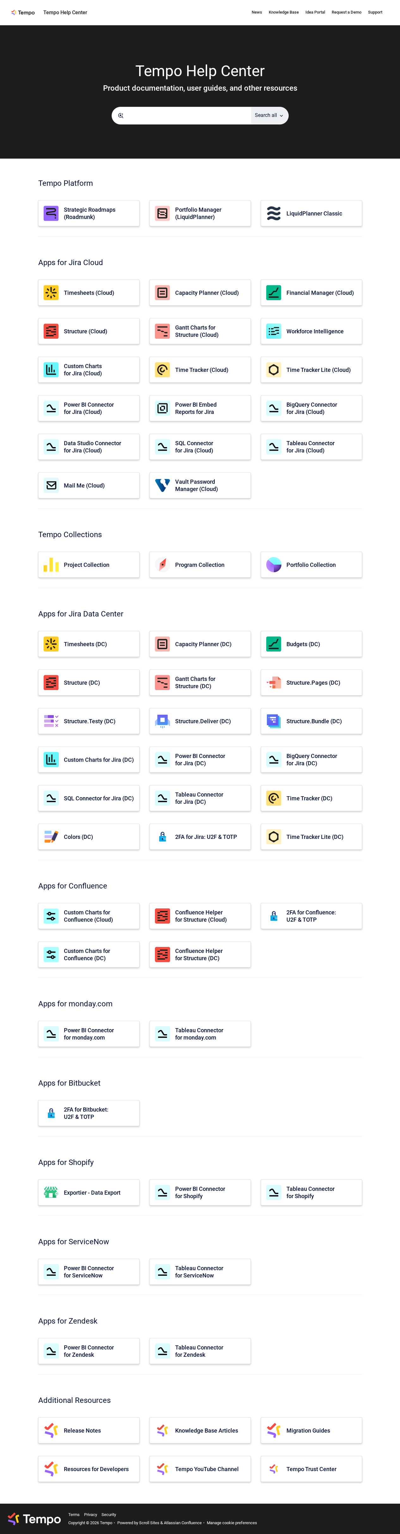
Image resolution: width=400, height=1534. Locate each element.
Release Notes (82, 1430)
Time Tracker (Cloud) (201, 370)
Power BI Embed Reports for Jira (196, 408)
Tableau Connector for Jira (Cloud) (310, 447)
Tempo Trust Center (311, 1469)
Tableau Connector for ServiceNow (199, 1272)
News (257, 12)
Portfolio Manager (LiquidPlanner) (198, 213)
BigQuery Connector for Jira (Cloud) (311, 408)
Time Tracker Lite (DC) (314, 837)
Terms (74, 1514)
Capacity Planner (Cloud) (207, 292)
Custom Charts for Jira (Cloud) (83, 370)
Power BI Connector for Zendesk (89, 1351)
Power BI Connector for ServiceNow (89, 1272)
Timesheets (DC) (85, 644)
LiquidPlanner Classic (314, 213)
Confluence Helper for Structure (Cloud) (201, 916)
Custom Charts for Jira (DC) (99, 759)
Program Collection (200, 564)
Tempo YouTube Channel (207, 1469)
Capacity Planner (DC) (203, 644)
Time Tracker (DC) (309, 798)
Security (109, 1514)
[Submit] (121, 116)
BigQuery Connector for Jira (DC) (311, 760)
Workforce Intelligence (315, 331)
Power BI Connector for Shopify (200, 1192)
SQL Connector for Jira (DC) (99, 798)
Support (375, 12)
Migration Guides (308, 1430)
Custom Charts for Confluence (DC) (87, 954)
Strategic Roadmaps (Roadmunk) (89, 213)
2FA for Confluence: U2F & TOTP (311, 916)
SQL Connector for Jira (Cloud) (194, 447)
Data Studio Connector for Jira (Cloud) (92, 447)
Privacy (90, 1514)
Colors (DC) (78, 837)
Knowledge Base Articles (206, 1430)
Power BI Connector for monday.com (89, 1034)
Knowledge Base (284, 12)
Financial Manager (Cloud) (320, 292)
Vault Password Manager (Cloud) (196, 485)
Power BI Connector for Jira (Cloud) (89, 408)
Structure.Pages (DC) (313, 682)
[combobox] (181, 115)
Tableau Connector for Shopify (310, 1192)
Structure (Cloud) (85, 331)
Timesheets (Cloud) (89, 292)
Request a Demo (346, 12)
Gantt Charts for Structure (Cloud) (196, 331)
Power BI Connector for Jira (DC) (200, 760)
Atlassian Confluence (183, 1522)
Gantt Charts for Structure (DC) (195, 682)
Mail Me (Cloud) (84, 485)
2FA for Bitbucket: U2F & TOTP (86, 1113)
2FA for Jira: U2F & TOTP (206, 837)
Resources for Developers (96, 1469)
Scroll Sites (149, 1522)
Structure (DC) (82, 682)
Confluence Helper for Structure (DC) (199, 954)
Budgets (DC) (303, 644)
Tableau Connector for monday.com (199, 1034)
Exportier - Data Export (92, 1192)
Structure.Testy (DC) (89, 721)
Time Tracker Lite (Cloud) (318, 370)
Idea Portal (315, 12)
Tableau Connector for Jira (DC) (199, 798)
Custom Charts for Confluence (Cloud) (88, 916)
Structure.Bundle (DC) (314, 721)
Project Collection (86, 564)
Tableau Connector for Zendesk (199, 1351)
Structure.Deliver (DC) (203, 721)
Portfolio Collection (311, 564)
